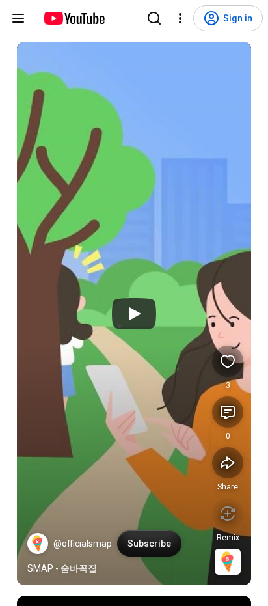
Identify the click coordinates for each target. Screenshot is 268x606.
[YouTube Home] (74, 18)
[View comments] (227, 412)
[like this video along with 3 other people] (227, 361)
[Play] (134, 313)
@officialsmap (82, 543)
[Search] (154, 18)
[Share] (227, 462)
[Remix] (227, 513)
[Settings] (180, 18)
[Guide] (18, 18)
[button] (37, 543)
